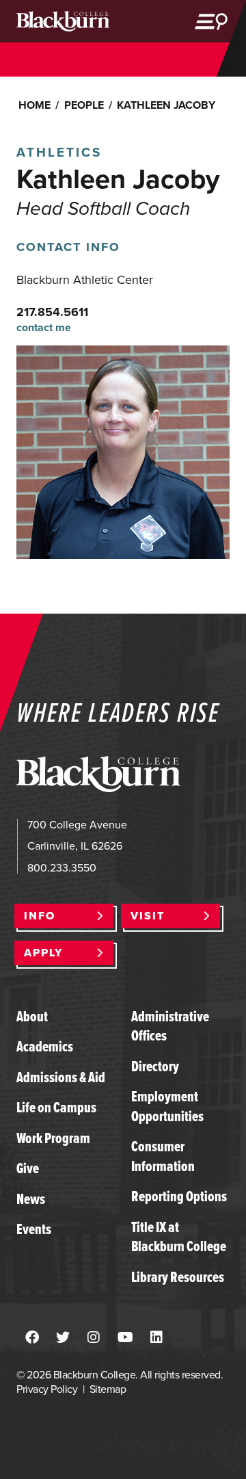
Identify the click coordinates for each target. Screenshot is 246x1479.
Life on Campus (56, 1107)
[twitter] (63, 1338)
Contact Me (43, 328)
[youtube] (125, 1338)
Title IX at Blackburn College (178, 1236)
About (32, 1016)
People (84, 105)
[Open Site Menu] (211, 21)
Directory (155, 1066)
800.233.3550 (61, 868)
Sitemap (108, 1389)
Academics (44, 1046)
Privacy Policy (46, 1389)
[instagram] (93, 1338)
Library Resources (177, 1276)
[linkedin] (156, 1338)
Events (33, 1229)
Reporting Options (179, 1196)
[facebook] (32, 1338)
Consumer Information (163, 1156)
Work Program (53, 1138)
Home (34, 105)
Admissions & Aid (60, 1077)
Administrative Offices (170, 1026)
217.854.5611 (52, 312)
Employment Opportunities (167, 1106)
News (30, 1198)
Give (27, 1168)
